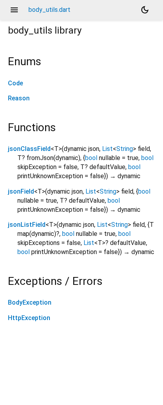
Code (15, 83)
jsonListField (26, 224)
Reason (19, 98)
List (107, 149)
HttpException (29, 318)
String (124, 149)
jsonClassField (29, 149)
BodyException (29, 302)
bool (91, 158)
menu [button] (14, 10)
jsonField (21, 191)
